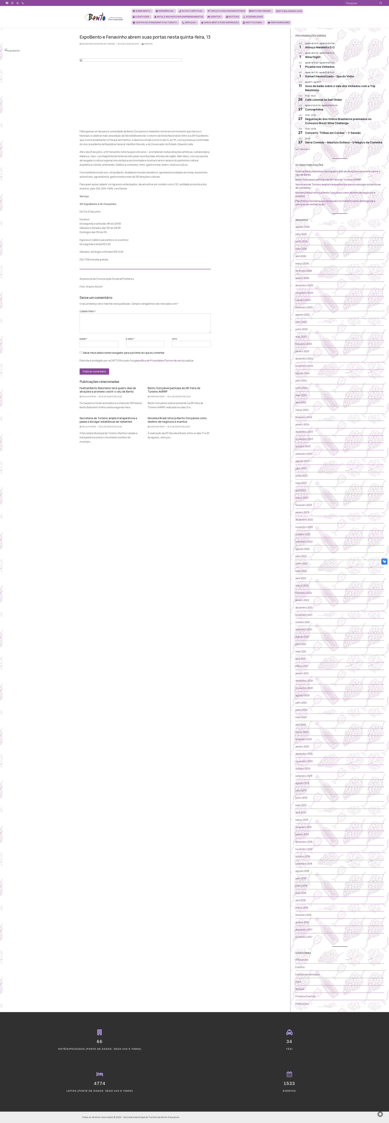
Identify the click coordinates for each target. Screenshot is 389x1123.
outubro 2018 (302, 856)
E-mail (130, 339)
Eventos (148, 44)
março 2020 (301, 732)
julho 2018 (300, 878)
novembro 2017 (303, 937)
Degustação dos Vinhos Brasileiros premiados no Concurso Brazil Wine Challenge (338, 121)
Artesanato (301, 959)
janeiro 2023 (302, 512)
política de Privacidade (150, 360)
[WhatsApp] (17, 3)
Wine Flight (312, 57)
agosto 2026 (302, 226)
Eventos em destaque (307, 974)
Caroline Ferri (157, 396)
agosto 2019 (302, 783)
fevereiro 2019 (303, 827)
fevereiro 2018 (303, 915)
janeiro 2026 (302, 278)
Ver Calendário (302, 149)
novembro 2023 (304, 439)
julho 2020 (301, 702)
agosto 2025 (302, 314)
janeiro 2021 (302, 673)
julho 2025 (301, 322)
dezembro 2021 (303, 607)
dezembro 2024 (304, 358)
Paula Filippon (89, 396)
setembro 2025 (304, 307)
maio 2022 (301, 571)
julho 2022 (301, 556)
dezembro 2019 (304, 754)
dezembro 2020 (304, 680)
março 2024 (302, 410)
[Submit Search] (381, 3)
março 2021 (301, 666)
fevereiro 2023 (303, 505)
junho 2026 (301, 241)
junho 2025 (301, 329)
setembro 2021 (303, 629)
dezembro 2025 (304, 285)
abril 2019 (300, 812)
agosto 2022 (302, 549)
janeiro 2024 (302, 424)
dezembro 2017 (303, 929)
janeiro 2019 (302, 834)
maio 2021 (300, 651)
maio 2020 (301, 717)
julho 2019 (300, 790)
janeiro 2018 (302, 922)
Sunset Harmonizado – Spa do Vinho (329, 76)
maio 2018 (300, 893)
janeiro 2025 (302, 351)
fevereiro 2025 (303, 344)
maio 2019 (300, 805)
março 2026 (302, 263)
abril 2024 (300, 402)
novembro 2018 (303, 849)
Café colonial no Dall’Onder (323, 99)
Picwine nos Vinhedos (320, 67)
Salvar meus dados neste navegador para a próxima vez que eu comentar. (124, 352)
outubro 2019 (302, 768)
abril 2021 (300, 658)
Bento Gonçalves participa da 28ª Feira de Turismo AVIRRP (174, 389)
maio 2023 (301, 483)
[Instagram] (12, 3)
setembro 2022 (304, 541)
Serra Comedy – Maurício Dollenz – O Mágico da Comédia (343, 142)
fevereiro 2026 (303, 270)
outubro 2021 (302, 622)
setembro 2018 (303, 863)
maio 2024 (301, 395)
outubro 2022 (302, 534)
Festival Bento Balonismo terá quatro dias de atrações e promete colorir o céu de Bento (108, 389)
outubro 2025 (303, 300)
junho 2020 (301, 710)
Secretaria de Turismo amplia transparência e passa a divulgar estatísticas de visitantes (108, 419)
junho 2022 (301, 563)
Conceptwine (314, 109)
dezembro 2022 (304, 519)
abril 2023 (300, 490)
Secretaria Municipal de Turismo (98, 44)
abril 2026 (300, 256)
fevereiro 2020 (303, 739)
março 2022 (301, 585)
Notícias (299, 989)
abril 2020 (300, 724)
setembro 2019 (303, 776)
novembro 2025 (304, 292)
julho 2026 (301, 234)
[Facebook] (7, 3)
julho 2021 (300, 644)
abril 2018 (300, 900)
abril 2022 (300, 578)
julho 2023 (301, 468)
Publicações (302, 1003)
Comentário (88, 311)
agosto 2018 (302, 871)
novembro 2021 (303, 614)
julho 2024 (301, 380)
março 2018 (301, 907)
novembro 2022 (304, 527)
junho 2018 (301, 885)
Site (174, 339)
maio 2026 (301, 248)
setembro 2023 (304, 453)
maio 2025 (301, 336)
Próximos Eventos (305, 996)
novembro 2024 (304, 365)
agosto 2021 (302, 636)
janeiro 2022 (302, 600)
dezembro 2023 (304, 431)
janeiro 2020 (302, 746)
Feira (298, 981)
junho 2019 (301, 797)
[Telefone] (23, 3)
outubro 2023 (302, 446)
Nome (83, 339)
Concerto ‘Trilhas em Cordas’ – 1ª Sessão (333, 133)
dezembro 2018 (303, 841)
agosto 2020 (302, 695)
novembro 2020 (304, 688)
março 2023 (301, 497)
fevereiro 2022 (303, 592)
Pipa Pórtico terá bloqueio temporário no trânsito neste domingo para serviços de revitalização (335, 202)
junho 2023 (301, 475)
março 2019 (301, 819)
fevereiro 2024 (303, 417)
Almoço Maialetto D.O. (320, 47)
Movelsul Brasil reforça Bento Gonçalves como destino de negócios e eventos (177, 419)
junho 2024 (301, 388)
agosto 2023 (302, 461)
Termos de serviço (175, 360)
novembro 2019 (304, 761)
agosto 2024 (302, 373)
